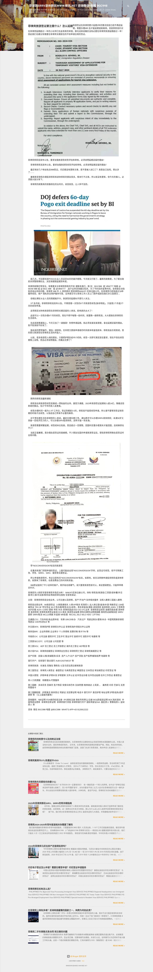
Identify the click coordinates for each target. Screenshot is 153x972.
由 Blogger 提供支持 (78, 956)
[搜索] (128, 6)
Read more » (119, 753)
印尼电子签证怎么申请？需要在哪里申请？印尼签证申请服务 (57, 867)
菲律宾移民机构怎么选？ (40, 889)
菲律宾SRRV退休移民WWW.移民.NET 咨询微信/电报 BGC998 (68, 5)
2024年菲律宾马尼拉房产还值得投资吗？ (47, 846)
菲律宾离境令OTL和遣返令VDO (43, 760)
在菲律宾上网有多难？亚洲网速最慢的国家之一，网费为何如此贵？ (60, 910)
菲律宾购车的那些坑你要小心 (42, 782)
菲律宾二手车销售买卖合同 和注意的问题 (47, 932)
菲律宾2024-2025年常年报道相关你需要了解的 (50, 824)
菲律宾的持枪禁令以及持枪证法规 (44, 739)
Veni (83, 961)
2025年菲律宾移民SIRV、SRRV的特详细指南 (50, 803)
